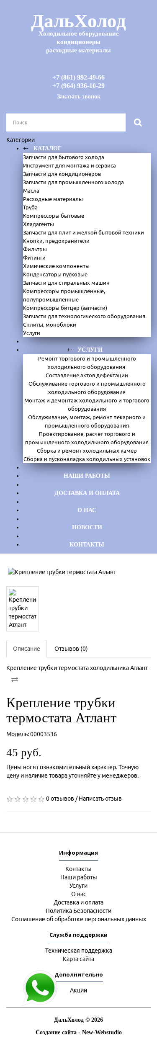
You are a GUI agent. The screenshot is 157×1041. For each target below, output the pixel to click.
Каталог (47, 148)
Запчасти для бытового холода (63, 157)
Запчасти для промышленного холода (73, 182)
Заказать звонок (78, 96)
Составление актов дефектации (87, 375)
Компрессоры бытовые (53, 216)
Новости (87, 527)
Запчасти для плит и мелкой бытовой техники (83, 232)
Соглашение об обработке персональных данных (78, 919)
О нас (86, 510)
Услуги (31, 333)
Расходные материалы (53, 199)
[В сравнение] (14, 679)
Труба (30, 207)
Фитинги (34, 257)
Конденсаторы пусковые (55, 274)
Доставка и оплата (87, 493)
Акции (78, 990)
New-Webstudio (102, 1032)
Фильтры (35, 249)
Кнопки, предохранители (56, 241)
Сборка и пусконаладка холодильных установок (86, 459)
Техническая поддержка (78, 950)
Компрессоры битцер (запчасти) (65, 308)
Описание (26, 648)
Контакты (86, 544)
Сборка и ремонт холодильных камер (87, 451)
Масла (31, 190)
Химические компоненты (56, 266)
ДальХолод (78, 32)
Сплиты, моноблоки (49, 324)
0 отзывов (60, 798)
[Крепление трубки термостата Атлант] (78, 572)
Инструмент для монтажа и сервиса (69, 165)
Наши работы (87, 476)
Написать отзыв (100, 798)
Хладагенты (38, 224)
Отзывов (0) (71, 648)
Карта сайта (78, 959)
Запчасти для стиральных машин (66, 283)
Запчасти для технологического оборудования (84, 316)
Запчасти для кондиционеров (62, 174)
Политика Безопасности (78, 910)
